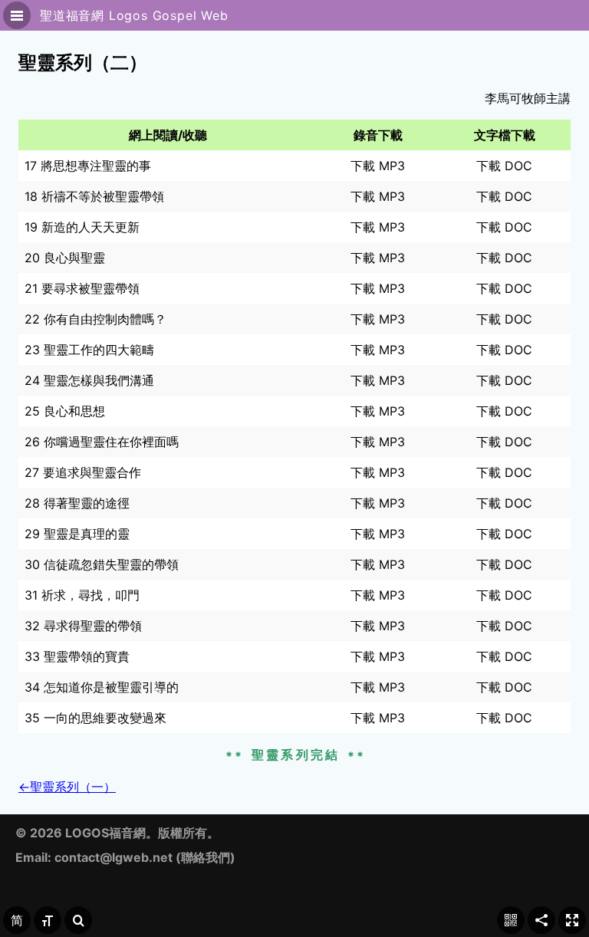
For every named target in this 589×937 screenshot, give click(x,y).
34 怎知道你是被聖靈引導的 (102, 687)
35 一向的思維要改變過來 (95, 717)
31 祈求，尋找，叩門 (82, 595)
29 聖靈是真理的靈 (77, 533)
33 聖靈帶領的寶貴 (77, 656)
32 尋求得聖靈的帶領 (83, 625)
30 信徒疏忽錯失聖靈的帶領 (102, 564)
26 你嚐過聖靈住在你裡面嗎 (102, 441)
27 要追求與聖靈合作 (83, 472)
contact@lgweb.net (113, 857)
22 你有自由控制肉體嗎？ (95, 319)
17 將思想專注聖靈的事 (88, 165)
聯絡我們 (205, 857)
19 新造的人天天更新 (82, 227)
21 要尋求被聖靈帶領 (82, 288)
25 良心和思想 (65, 411)
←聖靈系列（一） (67, 786)
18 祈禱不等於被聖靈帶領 (94, 196)
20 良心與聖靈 (65, 257)
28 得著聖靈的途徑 (77, 503)
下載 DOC (504, 165)
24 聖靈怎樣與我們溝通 (89, 380)
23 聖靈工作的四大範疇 (89, 349)
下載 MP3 (377, 165)
